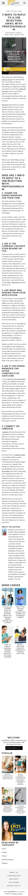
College (4, 852)
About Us (14, 872)
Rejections (5, 105)
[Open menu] (3, 3)
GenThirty (14, 879)
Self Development (8, 859)
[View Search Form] (24, 3)
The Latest (14, 11)
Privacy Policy (14, 885)
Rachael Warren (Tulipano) (14, 32)
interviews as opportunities (16, 379)
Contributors (14, 876)
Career (20, 11)
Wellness (5, 863)
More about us (13, 748)
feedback (16, 338)
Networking (6, 471)
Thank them (15, 282)
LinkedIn (5, 432)
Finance (4, 856)
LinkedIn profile (19, 455)
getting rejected (7, 79)
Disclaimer (14, 882)
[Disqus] (14, 678)
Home (8, 11)
